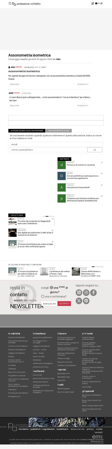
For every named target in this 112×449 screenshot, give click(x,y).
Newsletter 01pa (64, 377)
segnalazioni (48, 429)
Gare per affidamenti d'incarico (66, 354)
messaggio (14, 59)
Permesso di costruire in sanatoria (81, 165)
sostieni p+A (62, 429)
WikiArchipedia (64, 388)
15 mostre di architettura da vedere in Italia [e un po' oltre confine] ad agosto (35, 245)
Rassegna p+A (14, 396)
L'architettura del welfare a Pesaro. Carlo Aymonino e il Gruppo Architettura (59, 274)
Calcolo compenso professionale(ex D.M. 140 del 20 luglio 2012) (91, 361)
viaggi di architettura (41, 346)
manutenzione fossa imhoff (78, 187)
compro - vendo (39, 349)
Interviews (12, 389)
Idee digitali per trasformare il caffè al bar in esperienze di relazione (35, 233)
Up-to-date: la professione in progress (18, 385)
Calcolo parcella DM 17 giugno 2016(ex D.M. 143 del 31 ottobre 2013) (92, 352)
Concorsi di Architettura (17, 346)
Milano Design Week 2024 (92, 405)
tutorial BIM (86, 387)
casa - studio (38, 353)
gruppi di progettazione (42, 337)
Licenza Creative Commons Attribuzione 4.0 (92, 440)
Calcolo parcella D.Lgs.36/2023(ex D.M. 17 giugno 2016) (91, 344)
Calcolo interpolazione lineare (91, 382)
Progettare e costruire (17, 375)
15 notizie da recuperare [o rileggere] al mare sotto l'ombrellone (34, 222)
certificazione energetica (43, 363)
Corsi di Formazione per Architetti (18, 342)
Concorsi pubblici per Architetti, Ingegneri (66, 338)
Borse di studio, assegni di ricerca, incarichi (68, 343)
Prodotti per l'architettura (18, 393)
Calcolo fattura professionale (88, 338)
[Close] (1, 448)
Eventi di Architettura (16, 337)
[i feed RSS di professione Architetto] (79, 292)
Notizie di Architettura (16, 349)
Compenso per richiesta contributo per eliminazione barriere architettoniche (83, 199)
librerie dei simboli (40, 382)
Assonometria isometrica (24, 71)
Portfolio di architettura (67, 365)
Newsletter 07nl (64, 373)
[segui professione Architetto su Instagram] (86, 292)
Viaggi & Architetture (16, 353)
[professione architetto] (28, 4)
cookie (99, 429)
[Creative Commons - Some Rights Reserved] (56, 437)
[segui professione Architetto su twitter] (79, 301)
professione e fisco (40, 367)
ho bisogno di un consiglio (40, 342)
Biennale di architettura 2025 (91, 396)
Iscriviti (64, 303)
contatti (98, 432)
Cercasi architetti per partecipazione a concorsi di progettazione (82, 177)
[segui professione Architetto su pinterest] (86, 301)
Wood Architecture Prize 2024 (91, 410)
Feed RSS (61, 380)
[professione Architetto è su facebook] (93, 292)
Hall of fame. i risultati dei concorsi (18, 380)
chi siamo (23, 429)
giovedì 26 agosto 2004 (40, 59)
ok (95, 149)
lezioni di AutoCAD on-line (43, 378)
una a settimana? (55, 296)
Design (11, 356)
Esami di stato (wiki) (66, 392)
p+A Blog (12, 365)
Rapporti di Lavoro (65, 362)
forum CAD (37, 375)
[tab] (44, 216)
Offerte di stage (64, 358)
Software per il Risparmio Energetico (43, 391)
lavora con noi (77, 429)
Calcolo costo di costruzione (88, 377)
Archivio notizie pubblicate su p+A (16, 361)
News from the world (16, 372)
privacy (90, 429)
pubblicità (35, 429)
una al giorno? (59, 289)
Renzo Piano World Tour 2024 (91, 401)
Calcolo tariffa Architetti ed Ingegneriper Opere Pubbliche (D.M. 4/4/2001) (93, 370)
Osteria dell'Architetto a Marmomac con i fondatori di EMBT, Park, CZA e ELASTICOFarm (91, 274)
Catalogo (12, 369)
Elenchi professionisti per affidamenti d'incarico (68, 349)
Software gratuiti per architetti (41, 386)
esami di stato (39, 356)
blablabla (37, 360)
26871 (43, 67)
